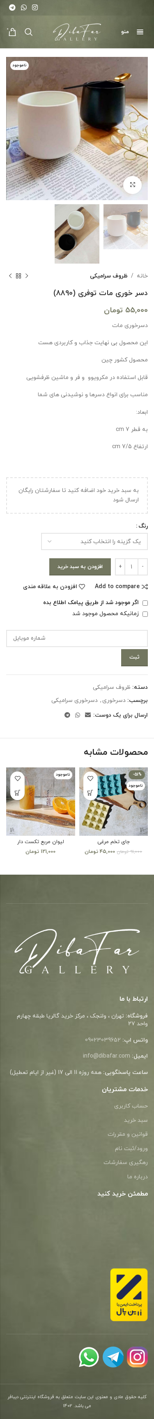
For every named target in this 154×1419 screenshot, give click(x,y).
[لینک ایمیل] (88, 716)
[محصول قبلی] (27, 276)
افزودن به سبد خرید (80, 567)
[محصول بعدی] (10, 276)
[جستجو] (29, 32)
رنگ (143, 526)
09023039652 (103, 1040)
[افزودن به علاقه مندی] (90, 779)
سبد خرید (136, 1120)
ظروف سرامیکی (109, 276)
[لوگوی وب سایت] (77, 31)
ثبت (134, 657)
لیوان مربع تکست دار (40, 842)
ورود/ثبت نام (131, 1149)
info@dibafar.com (106, 1056)
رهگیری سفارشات (125, 1162)
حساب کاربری (131, 1106)
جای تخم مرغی (113, 842)
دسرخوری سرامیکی (74, 700)
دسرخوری (114, 700)
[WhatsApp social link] (23, 7)
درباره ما (137, 1177)
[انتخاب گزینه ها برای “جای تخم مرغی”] (90, 793)
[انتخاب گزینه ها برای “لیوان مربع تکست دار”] (17, 793)
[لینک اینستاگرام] (35, 7)
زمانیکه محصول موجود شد (106, 614)
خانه (142, 276)
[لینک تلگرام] (12, 7)
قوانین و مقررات (128, 1134)
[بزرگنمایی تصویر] (132, 185)
